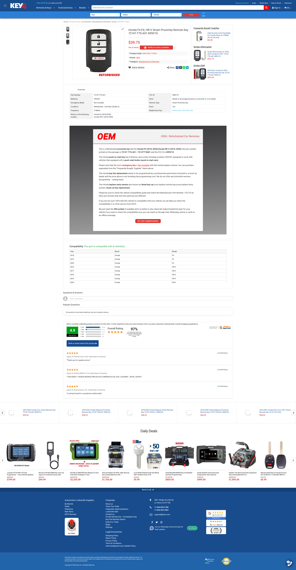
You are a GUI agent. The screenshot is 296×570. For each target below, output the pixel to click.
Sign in (277, 7)
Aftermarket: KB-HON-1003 (182, 110)
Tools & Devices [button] (65, 7)
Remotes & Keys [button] (43, 7)
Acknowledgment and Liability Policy (121, 546)
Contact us (110, 514)
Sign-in (267, 19)
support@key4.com (162, 514)
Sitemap (109, 527)
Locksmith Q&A (112, 511)
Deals (254, 3)
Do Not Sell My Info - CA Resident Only (121, 517)
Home (66, 22)
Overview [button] (81, 90)
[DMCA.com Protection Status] (211, 561)
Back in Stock (276, 3)
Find (191, 15)
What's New (264, 3)
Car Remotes (86, 22)
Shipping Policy (112, 535)
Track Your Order (112, 506)
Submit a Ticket (112, 522)
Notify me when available (158, 47)
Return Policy (111, 538)
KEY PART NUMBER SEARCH (148, 221)
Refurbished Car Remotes (101, 22)
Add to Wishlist (137, 67)
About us (109, 504)
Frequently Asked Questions (117, 509)
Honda (114, 22)
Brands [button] (82, 7)
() (288, 7)
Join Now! (192, 528)
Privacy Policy (111, 541)
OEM (138, 58)
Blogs (108, 524)
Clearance (288, 3)
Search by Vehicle (242, 3)
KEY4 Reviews (70, 514)
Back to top (146, 490)
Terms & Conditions (114, 543)
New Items (69, 511)
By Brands (69, 504)
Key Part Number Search (115, 519)
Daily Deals (148, 431)
